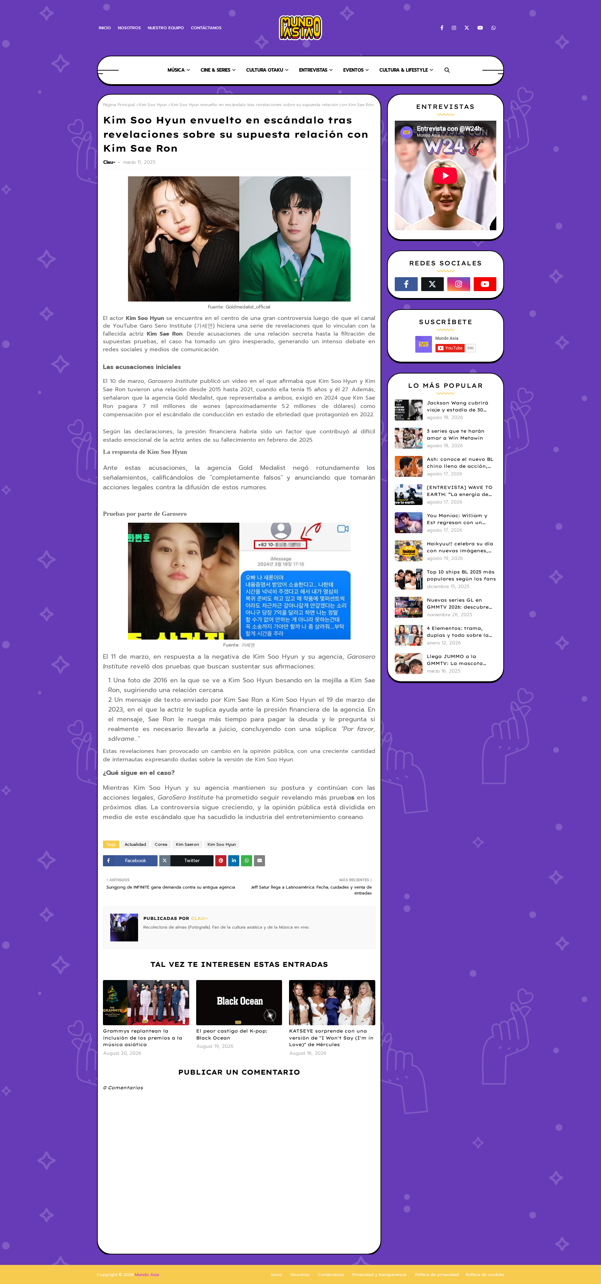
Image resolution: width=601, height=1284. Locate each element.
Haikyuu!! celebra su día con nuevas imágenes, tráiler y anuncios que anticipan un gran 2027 (460, 547)
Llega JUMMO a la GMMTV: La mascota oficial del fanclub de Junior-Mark (456, 660)
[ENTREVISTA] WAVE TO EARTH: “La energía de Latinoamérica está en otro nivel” (459, 491)
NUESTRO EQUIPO (166, 28)
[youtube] (480, 28)
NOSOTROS (129, 28)
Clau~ (110, 162)
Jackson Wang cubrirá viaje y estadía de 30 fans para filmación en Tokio (458, 406)
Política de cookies (485, 1274)
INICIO (105, 28)
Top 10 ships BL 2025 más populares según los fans (461, 575)
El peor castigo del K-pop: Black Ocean (231, 1034)
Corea (161, 844)
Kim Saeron (187, 844)
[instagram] (453, 28)
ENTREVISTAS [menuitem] (313, 70)
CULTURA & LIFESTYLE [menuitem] (403, 70)
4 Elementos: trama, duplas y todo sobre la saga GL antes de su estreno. (458, 632)
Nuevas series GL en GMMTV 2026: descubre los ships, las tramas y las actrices (458, 603)
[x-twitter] (467, 28)
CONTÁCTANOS (206, 28)
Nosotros (300, 1274)
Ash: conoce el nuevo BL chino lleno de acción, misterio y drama (460, 463)
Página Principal (119, 105)
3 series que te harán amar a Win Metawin (455, 434)
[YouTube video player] (445, 175)
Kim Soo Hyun (153, 105)
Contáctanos (331, 1274)
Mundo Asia (147, 1274)
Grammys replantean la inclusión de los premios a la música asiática (142, 1037)
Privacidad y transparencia (379, 1274)
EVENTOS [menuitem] (353, 70)
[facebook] (442, 28)
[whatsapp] (492, 28)
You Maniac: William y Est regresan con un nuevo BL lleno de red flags (457, 519)
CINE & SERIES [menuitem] (215, 70)
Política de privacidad (437, 1274)
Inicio (276, 1274)
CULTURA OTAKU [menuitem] (264, 70)
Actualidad (135, 844)
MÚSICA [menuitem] (176, 70)
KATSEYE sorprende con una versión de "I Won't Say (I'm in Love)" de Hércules (331, 1037)
